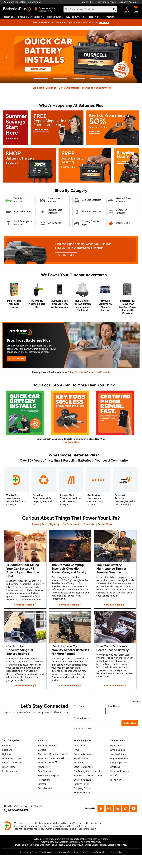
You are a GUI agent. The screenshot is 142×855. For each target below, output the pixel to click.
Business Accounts (129, 1)
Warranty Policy (82, 792)
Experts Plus (86, 1)
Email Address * (82, 718)
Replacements (9, 771)
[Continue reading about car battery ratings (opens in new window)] (25, 627)
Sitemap (42, 783)
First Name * (80, 706)
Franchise (89, 524)
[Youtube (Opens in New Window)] (133, 808)
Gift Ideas (115, 766)
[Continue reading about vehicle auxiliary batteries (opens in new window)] (115, 627)
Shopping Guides (119, 762)
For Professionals (71, 524)
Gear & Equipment (11, 758)
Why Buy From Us (119, 758)
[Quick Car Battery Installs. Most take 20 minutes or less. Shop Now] (71, 56)
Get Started (65, 255)
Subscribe (130, 723)
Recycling (79, 762)
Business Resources (120, 771)
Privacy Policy (116, 852)
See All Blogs (105, 524)
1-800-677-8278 (18, 810)
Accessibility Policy (28, 852)
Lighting (54, 524)
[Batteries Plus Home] (17, 9)
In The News (116, 779)
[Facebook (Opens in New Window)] (100, 808)
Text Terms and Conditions (94, 852)
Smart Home (8, 766)
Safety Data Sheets (83, 766)
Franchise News (46, 762)
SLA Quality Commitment (87, 771)
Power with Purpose (48, 775)
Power (35, 524)
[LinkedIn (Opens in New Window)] (117, 808)
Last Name (113, 706)
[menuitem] (9, 17)
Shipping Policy (82, 788)
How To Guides (118, 754)
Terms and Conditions (69, 852)
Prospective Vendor (84, 754)
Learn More (16, 358)
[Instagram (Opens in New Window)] (109, 808)
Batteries (7, 745)
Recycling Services (106, 1)
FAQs (76, 749)
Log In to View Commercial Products (90, 372)
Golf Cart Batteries (69, 87)
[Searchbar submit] (114, 9)
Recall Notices (81, 758)
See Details (104, 22)
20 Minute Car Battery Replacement (22, 1)
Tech (44, 524)
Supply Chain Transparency (88, 775)
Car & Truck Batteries (44, 87)
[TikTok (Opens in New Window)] (125, 808)
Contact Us (79, 745)
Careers (42, 749)
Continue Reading (24, 604)
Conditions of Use (48, 852)
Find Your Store (71, 442)
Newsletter (44, 766)
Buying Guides (117, 749)
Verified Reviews (82, 779)
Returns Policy (81, 783)
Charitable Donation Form (52, 754)
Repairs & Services (11, 762)
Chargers (7, 749)
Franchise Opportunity (50, 758)
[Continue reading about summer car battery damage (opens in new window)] (25, 546)
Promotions (44, 779)
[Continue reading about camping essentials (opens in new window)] (70, 546)
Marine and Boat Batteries (96, 87)
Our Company (45, 771)
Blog (112, 775)
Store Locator (45, 788)
